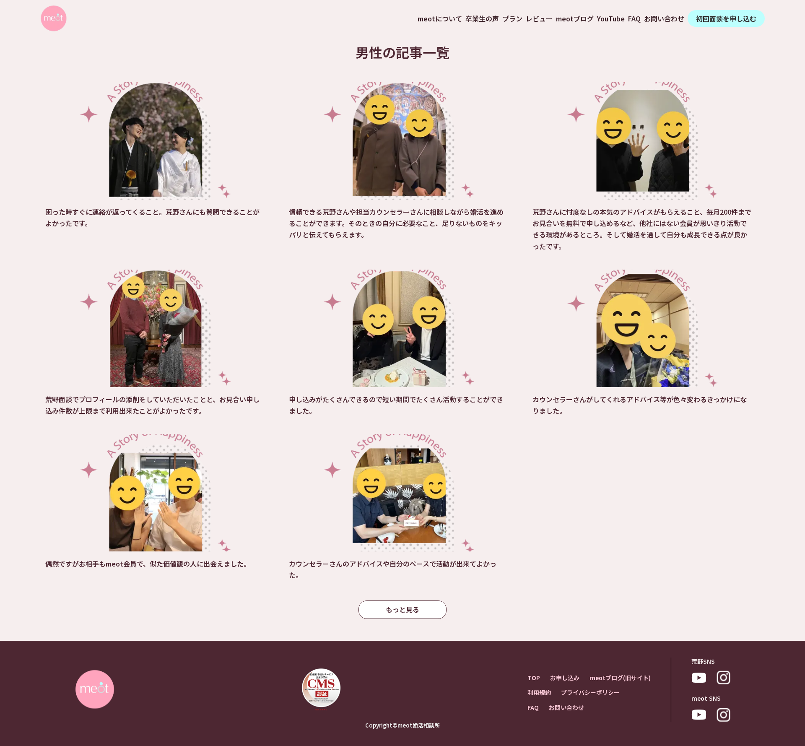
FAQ (634, 18)
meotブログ (575, 18)
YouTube (611, 18)
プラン (512, 18)
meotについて (440, 18)
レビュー (539, 18)
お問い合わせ (664, 18)
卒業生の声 (482, 18)
